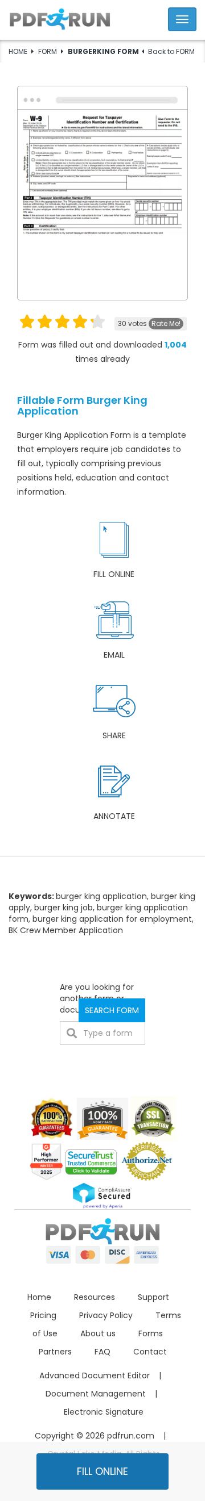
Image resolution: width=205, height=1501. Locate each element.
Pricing (43, 1315)
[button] (102, 18)
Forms (150, 1333)
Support (153, 1297)
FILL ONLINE (102, 1471)
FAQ (102, 1351)
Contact (150, 1351)
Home (39, 1297)
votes (149, 323)
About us (98, 1333)
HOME (18, 51)
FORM (47, 51)
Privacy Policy (106, 1315)
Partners (55, 1351)
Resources (94, 1297)
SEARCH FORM (112, 1010)
